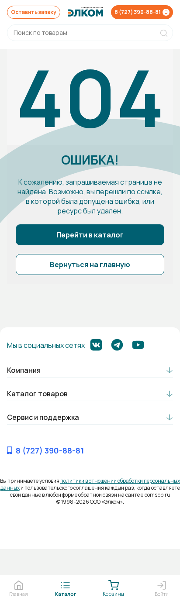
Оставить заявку (33, 12)
